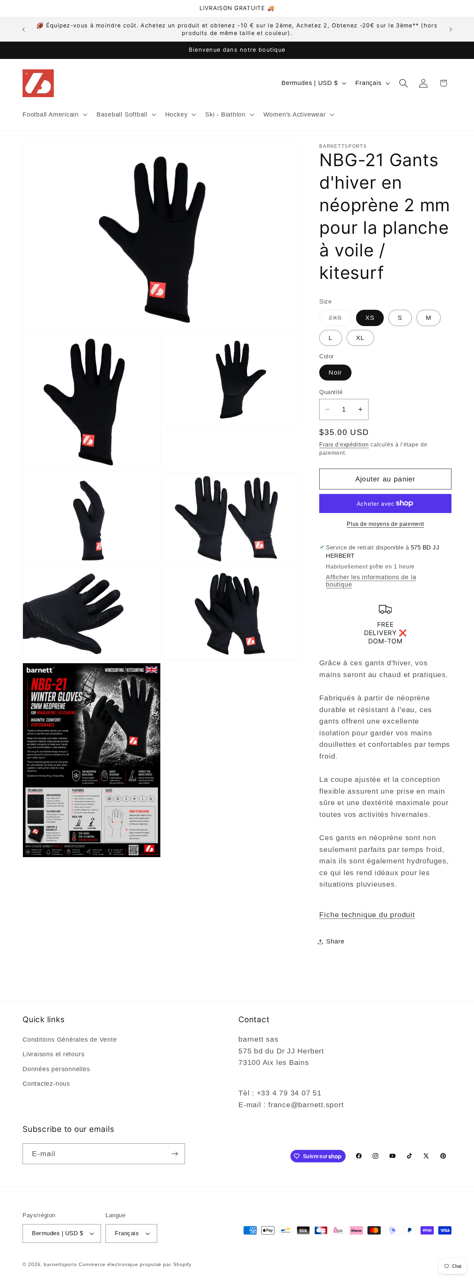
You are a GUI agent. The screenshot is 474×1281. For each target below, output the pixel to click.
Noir (335, 372)
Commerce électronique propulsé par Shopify (135, 1264)
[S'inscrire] (175, 1153)
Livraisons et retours (53, 1054)
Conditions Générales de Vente (70, 1039)
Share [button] (335, 941)
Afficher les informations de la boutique (371, 580)
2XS (340, 320)
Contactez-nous (46, 1083)
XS (370, 317)
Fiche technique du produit (367, 915)
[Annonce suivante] (450, 29)
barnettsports (60, 1264)
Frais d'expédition (344, 444)
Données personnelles (56, 1069)
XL (360, 337)
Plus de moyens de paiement (385, 524)
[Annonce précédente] (23, 29)
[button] (54, 114)
